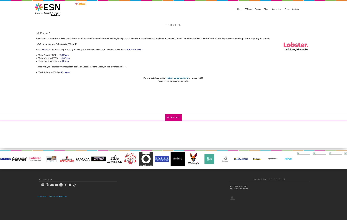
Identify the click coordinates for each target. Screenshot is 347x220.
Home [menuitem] (239, 9)
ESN (82, 5)
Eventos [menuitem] (258, 9)
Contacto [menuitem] (295, 9)
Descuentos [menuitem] (276, 9)
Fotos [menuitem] (287, 9)
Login (232, 198)
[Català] (84, 4)
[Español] (80, 4)
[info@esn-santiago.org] (52, 185)
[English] (77, 4)
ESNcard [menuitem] (248, 9)
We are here (173, 117)
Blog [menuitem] (266, 9)
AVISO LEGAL (43, 196)
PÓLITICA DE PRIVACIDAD (58, 196)
